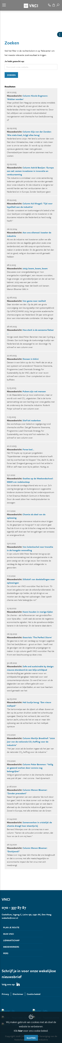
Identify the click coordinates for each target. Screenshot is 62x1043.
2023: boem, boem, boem (35, 268)
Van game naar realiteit (34, 300)
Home (4, 31)
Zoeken (11, 75)
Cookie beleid (33, 994)
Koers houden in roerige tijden (38, 611)
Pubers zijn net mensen (34, 391)
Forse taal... (28, 449)
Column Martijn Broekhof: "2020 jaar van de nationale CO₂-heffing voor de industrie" (31, 742)
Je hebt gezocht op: (14, 61)
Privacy (5, 994)
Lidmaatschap (11, 940)
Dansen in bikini (31, 358)
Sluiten (31, 1037)
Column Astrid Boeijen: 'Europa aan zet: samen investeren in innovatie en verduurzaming (30, 171)
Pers (5, 953)
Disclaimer (18, 994)
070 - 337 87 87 (14, 907)
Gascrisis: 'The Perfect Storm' (37, 637)
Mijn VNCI (8, 933)
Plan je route (11, 927)
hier (20, 1031)
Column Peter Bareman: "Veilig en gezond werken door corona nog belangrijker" (30, 768)
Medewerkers (11, 946)
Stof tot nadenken (32, 420)
